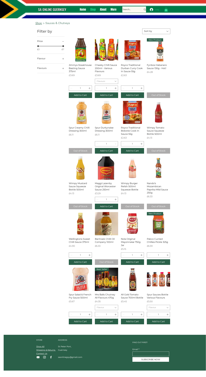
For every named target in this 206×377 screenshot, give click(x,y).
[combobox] (156, 31)
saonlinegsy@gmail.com (70, 357)
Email (135, 349)
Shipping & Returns (46, 350)
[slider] (38, 46)
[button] (166, 10)
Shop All (40, 346)
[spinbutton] (80, 88)
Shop (38, 23)
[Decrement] (71, 88)
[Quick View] (80, 50)
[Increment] (90, 88)
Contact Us (41, 353)
